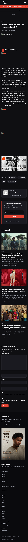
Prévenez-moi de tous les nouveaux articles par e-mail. (13, 401)
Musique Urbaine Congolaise (8, 486)
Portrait (3, 495)
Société (3, 518)
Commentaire (5, 353)
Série (2, 497)
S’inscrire (14, 216)
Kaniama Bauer (14, 193)
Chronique (3, 492)
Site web (3, 386)
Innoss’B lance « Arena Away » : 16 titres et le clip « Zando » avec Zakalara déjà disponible (13, 327)
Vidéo (2, 502)
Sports (3, 474)
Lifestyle (3, 516)
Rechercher (4, 530)
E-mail (3, 379)
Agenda (3, 528)
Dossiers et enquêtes (6, 521)
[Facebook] (2, 425)
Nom (2, 373)
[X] (9, 425)
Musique (3, 476)
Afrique (3, 479)
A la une (3, 481)
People (3, 484)
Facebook (22, 177)
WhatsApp (13, 177)
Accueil (3, 10)
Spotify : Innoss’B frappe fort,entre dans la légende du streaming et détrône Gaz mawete (12, 255)
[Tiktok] (16, 425)
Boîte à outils (4, 523)
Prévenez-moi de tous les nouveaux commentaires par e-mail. (13, 395)
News (7, 10)
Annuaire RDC (4, 526)
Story (2, 500)
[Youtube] (12, 425)
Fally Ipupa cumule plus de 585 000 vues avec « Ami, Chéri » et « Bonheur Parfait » (13, 291)
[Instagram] (6, 425)
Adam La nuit (5, 464)
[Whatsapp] (19, 425)
